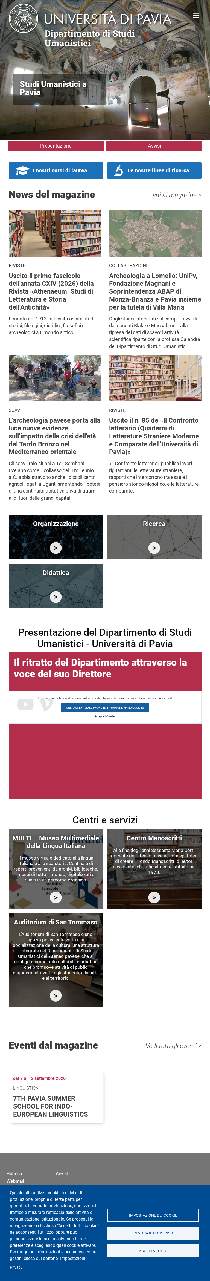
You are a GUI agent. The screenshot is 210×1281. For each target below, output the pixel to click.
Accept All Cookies (105, 716)
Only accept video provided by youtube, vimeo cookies (105, 707)
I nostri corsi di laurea (60, 170)
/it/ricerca (154, 548)
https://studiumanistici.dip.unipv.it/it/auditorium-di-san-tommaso (56, 996)
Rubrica (14, 1173)
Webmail (15, 1181)
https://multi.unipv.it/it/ (56, 897)
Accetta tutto (153, 1251)
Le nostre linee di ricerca (158, 170)
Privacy (16, 1267)
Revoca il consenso (153, 1233)
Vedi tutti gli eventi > (173, 1046)
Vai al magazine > (177, 195)
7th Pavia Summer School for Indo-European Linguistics (50, 1106)
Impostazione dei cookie (153, 1215)
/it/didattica (56, 597)
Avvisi (154, 146)
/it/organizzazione (56, 548)
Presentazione (56, 146)
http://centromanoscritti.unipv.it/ (154, 897)
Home (195, 14)
